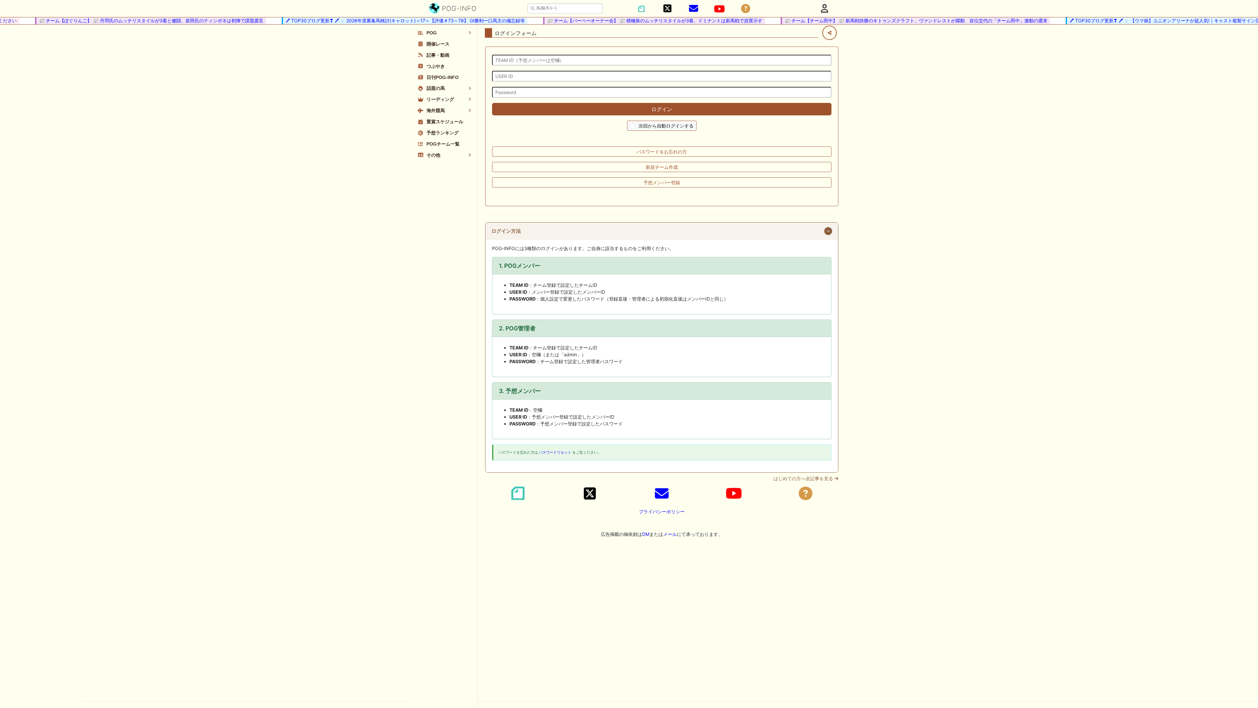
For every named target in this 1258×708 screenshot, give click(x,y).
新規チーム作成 (662, 167)
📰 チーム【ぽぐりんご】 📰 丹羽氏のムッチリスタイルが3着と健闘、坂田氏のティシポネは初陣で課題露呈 (141, 20)
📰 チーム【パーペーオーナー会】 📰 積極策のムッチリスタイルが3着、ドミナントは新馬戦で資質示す (644, 20)
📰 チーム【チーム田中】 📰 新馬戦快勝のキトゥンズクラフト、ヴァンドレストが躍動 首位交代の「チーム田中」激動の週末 (905, 20)
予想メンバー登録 (661, 182)
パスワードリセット (555, 452)
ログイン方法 (506, 231)
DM (645, 534)
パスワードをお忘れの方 (662, 151)
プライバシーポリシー (662, 511)
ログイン (661, 109)
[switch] (632, 126)
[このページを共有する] (829, 33)
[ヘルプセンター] (745, 8)
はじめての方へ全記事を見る (803, 478)
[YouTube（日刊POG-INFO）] (719, 9)
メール (670, 534)
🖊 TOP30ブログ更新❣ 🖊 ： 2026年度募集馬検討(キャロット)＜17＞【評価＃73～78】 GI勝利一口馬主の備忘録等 (394, 20)
